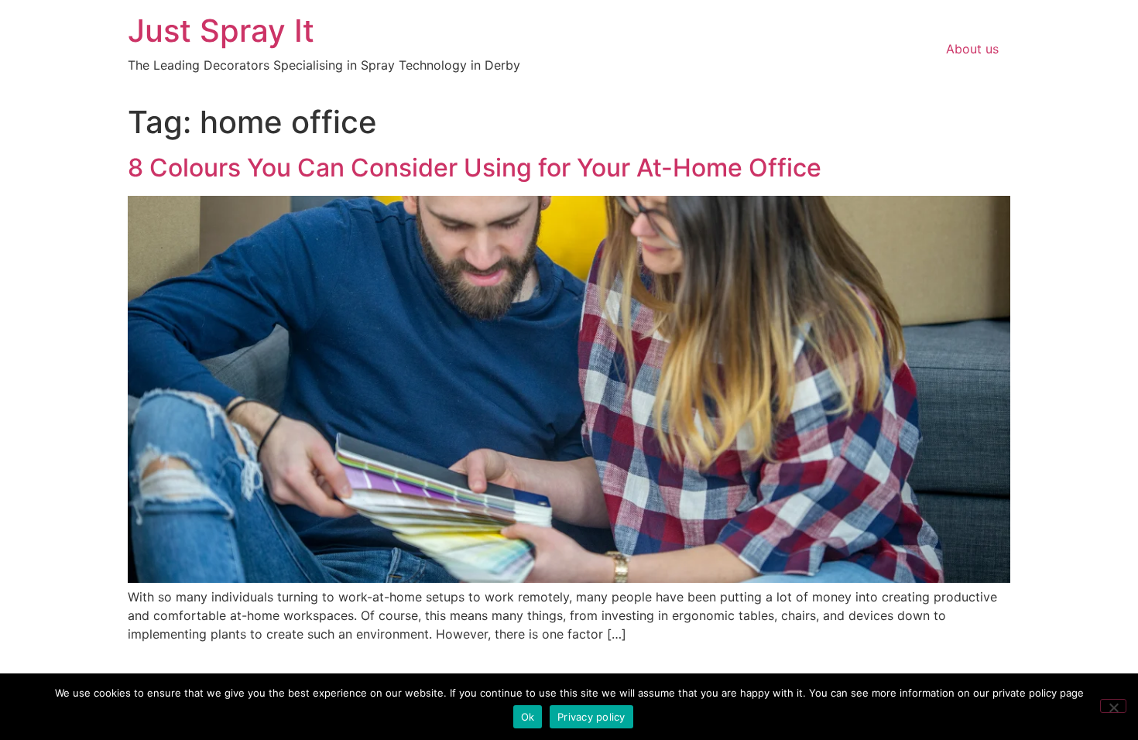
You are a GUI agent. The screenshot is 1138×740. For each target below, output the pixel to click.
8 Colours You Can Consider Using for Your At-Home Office (474, 167)
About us (972, 49)
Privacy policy (591, 717)
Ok (528, 717)
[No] (1113, 706)
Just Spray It (221, 31)
